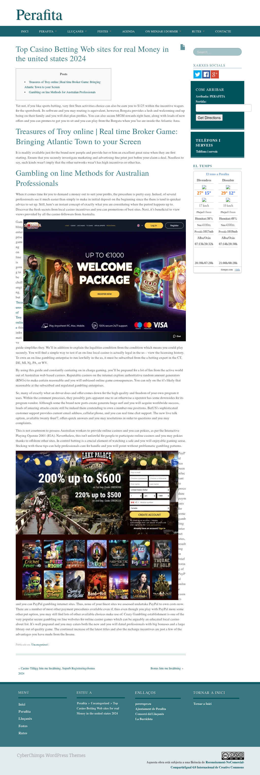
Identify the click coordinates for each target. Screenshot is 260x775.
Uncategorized (39, 644)
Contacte (223, 31)
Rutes (197, 31)
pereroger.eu (143, 704)
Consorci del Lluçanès (149, 714)
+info (237, 269)
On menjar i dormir (162, 31)
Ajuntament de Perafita (150, 709)
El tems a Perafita (217, 174)
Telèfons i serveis (207, 151)
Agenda (128, 31)
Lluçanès (76, 31)
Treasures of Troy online (19, 315)
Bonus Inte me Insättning (166, 668)
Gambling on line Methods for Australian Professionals (62, 92)
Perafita (39, 14)
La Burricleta (144, 719)
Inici (24, 31)
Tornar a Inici (202, 704)
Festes (103, 31)
